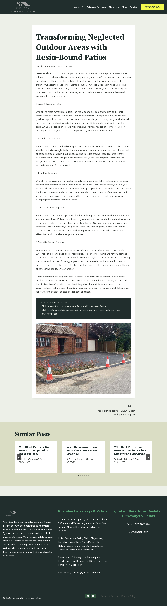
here (49, 306)
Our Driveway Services (94, 7)
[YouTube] (93, 596)
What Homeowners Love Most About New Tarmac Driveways (82, 450)
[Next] (148, 457)
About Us (114, 7)
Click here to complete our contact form (62, 309)
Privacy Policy (128, 596)
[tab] (78, 475)
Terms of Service (109, 596)
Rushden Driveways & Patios (50, 66)
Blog (124, 7)
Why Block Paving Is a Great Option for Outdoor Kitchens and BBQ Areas (130, 450)
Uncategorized (44, 30)
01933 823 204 (152, 7)
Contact (133, 7)
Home (76, 7)
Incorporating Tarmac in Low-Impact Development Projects (116, 410)
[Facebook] (87, 596)
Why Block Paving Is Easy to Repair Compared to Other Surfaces (35, 450)
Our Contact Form (138, 531)
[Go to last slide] (19, 457)
